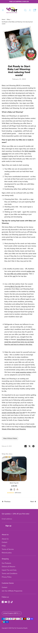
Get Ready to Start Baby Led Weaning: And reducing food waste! (17, 23)
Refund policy (7, 553)
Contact (4, 542)
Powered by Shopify (22, 628)
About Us (5, 539)
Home (3, 19)
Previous (7, 501)
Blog (8, 19)
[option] (13, 476)
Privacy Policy (6, 577)
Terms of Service (8, 549)
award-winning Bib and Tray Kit (13, 413)
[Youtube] (6, 602)
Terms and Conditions (9, 573)
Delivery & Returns (8, 567)
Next (32, 501)
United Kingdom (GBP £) (10, 613)
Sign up (8, 526)
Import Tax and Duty (9, 570)
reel (14, 276)
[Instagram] (9, 602)
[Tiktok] (12, 602)
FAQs (4, 546)
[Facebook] (3, 602)
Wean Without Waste (10, 438)
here (29, 136)
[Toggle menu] (3, 10)
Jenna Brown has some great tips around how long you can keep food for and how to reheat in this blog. (19, 342)
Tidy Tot (14, 628)
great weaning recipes (24, 372)
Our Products (6, 563)
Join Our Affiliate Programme (12, 591)
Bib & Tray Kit (16, 286)
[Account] (30, 10)
